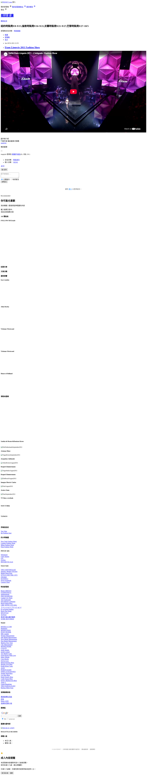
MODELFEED (6, 630)
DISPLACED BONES (8, 671)
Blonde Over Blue (6, 664)
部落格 (7, 37)
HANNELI (4, 579)
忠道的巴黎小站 (6, 703)
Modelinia (4, 628)
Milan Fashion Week (7, 545)
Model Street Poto (6, 573)
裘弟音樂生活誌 (6, 697)
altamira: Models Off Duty (9, 571)
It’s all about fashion (7, 609)
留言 (18, 154)
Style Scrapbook (6, 580)
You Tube (4, 531)
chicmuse (4, 577)
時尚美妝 (17, 31)
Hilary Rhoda (5, 657)
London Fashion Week (8, 543)
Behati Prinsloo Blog (7, 663)
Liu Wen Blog (5, 675)
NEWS (15, 162)
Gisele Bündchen (6, 684)
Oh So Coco (5, 661)
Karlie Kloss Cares (7, 666)
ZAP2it (3, 560)
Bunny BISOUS (6, 591)
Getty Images (5, 556)
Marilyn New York (7, 643)
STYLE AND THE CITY (9, 575)
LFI (2, 558)
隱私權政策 (85, 749)
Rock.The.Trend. (6, 611)
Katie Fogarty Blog (7, 677)
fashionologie (5, 594)
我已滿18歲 (5, 773)
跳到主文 (4, 21)
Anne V (3, 682)
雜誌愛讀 (7, 15)
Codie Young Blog (7, 679)
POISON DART (6, 670)
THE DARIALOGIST (8, 686)
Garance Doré (5, 582)
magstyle (3, 143)
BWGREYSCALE (7, 562)
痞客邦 (14, 154)
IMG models (5, 634)
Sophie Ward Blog (6, 673)
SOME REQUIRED (7, 619)
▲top (2, 166)
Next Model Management (9, 639)
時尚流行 (16, 160)
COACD (4, 648)
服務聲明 (92, 749)
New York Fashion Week (9, 541)
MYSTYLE (4, 613)
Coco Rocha (5, 659)
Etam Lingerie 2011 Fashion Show (22, 47)
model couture (5, 652)
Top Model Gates (6, 654)
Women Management (7, 636)
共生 (2, 699)
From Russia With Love (8, 655)
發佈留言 (4, 182)
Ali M (3, 668)
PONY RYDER (6, 632)
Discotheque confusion (8, 601)
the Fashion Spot (6, 533)
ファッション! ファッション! (11, 607)
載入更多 (4, 169)
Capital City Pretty (6, 598)
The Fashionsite (6, 600)
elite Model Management (8, 637)
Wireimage (4, 555)
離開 (11, 773)
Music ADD (5, 701)
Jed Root (3, 615)
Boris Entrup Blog (6, 603)
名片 (6, 40)
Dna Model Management (9, 641)
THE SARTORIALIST (8, 570)
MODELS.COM (6, 627)
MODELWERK (6, 646)
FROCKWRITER (6, 596)
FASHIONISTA (6, 592)
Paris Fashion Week (7, 547)
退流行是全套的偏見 (8, 617)
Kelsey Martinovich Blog (9, 680)
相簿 (6, 35)
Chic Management (6, 645)
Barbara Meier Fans (7, 688)
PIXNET (58, 749)
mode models (5, 650)
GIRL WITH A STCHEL (9, 605)
